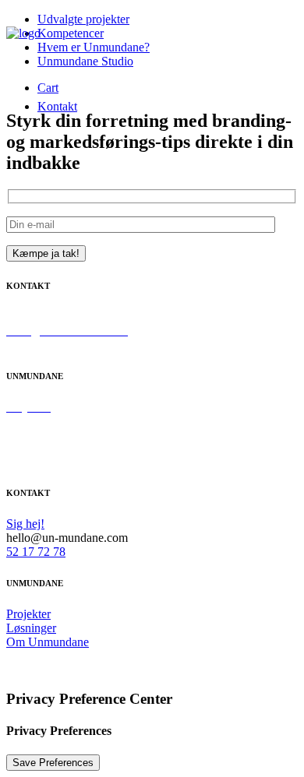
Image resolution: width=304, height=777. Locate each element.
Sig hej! (25, 316)
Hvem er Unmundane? (93, 47)
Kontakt (57, 106)
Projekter (28, 614)
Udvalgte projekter (83, 19)
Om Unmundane (47, 434)
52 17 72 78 (35, 344)
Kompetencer (39, 420)
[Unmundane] (41, 49)
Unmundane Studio (85, 61)
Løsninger (31, 628)
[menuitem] (57, 107)
